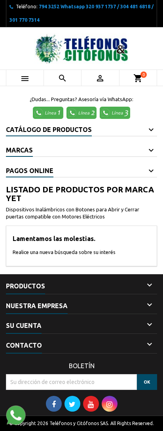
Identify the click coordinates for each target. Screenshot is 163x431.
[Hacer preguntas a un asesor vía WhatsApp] (16, 414)
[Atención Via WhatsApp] (49, 112)
